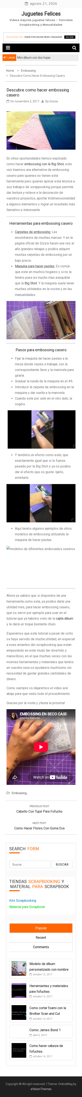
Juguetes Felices (41, 14)
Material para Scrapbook (27, 907)
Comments (41, 947)
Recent (41, 938)
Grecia (53, 101)
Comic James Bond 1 (45, 1030)
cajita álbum (64, 618)
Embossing (19, 793)
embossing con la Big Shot (44, 164)
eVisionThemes (41, 1089)
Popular (41, 928)
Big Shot (31, 283)
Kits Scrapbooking (22, 901)
